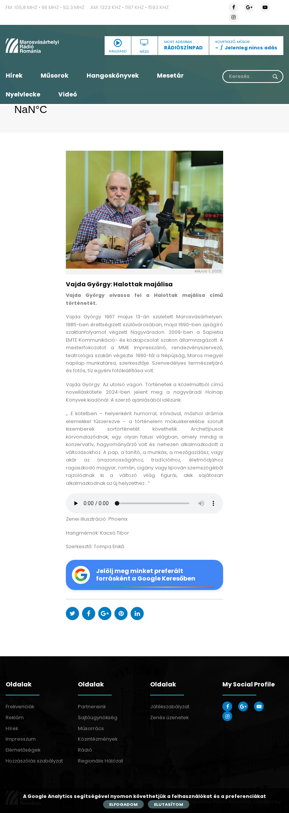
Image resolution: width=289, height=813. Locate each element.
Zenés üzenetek (169, 717)
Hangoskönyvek (113, 75)
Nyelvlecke (23, 94)
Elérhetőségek (23, 750)
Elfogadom (123, 804)
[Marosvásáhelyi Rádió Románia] (48, 45)
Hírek (14, 75)
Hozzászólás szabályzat (34, 761)
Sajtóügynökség (97, 717)
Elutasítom (168, 804)
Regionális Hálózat (100, 761)
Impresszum (21, 739)
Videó (67, 94)
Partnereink (92, 706)
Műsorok (54, 75)
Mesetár (170, 75)
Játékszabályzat (169, 706)
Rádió (85, 750)
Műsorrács (91, 728)
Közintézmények (97, 739)
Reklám (15, 717)
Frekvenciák (20, 706)
